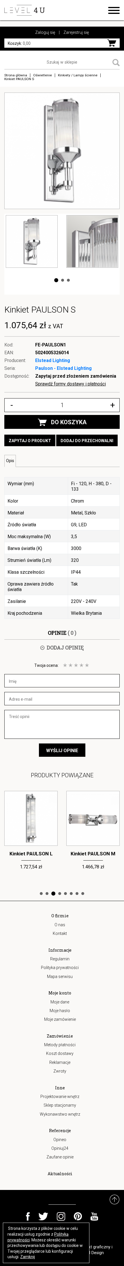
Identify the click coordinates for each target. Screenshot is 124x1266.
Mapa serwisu (60, 976)
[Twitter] (43, 1216)
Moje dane (59, 1002)
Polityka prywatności (60, 967)
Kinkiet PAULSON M (93, 854)
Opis (10, 460)
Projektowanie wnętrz (59, 1096)
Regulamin (59, 959)
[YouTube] (94, 1216)
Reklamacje (59, 1062)
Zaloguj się (45, 32)
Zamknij (27, 1256)
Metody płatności (60, 1044)
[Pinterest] (78, 1216)
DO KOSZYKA (69, 422)
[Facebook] (28, 1216)
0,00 (19, 43)
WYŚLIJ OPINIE (62, 750)
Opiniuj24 (59, 1148)
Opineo (59, 1139)
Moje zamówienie (60, 1019)
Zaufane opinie (60, 1157)
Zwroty (59, 1071)
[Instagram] (61, 1216)
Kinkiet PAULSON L (31, 854)
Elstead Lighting (52, 360)
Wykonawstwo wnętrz (60, 1114)
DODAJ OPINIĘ (65, 647)
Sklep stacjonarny (60, 1105)
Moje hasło (60, 1010)
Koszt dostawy (60, 1053)
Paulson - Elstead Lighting (63, 368)
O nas (60, 924)
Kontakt (60, 933)
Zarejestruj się (76, 32)
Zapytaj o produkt (30, 440)
